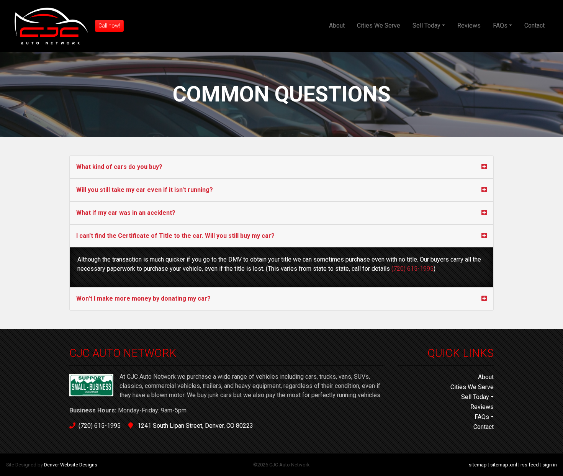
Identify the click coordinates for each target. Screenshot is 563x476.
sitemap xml (503, 465)
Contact (534, 25)
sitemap (478, 465)
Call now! (109, 26)
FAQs (500, 25)
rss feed (529, 465)
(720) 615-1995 (412, 268)
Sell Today (426, 25)
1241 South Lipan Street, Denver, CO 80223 (194, 425)
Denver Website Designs (70, 465)
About (337, 25)
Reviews (469, 25)
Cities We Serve (378, 25)
